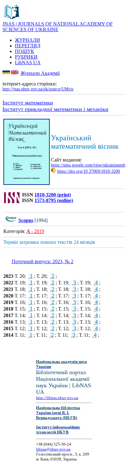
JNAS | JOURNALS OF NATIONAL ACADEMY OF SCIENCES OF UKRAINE (57, 26)
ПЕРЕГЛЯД (27, 45)
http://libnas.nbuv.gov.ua (57, 397)
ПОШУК (24, 51)
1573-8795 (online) (53, 200)
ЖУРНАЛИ (27, 40)
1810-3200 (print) (52, 194)
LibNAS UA (28, 62)
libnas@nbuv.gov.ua (53, 449)
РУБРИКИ (26, 57)
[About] (11, 19)
